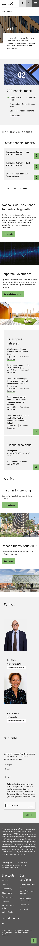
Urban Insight (7, 893)
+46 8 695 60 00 (14, 868)
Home (3, 11)
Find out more (10, 505)
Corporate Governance (12, 294)
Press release (15, 115)
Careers (5, 884)
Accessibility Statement (21, 933)
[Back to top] (34, 940)
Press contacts (7, 897)
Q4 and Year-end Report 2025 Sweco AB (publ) (17, 175)
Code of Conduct (8, 912)
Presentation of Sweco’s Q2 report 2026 (22, 105)
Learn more (8, 561)
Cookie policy (29, 931)
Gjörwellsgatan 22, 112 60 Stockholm (14, 863)
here (33, 797)
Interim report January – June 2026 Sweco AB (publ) (17, 153)
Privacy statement (7, 933)
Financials (9, 234)
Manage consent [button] (6, 935)
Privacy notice (19, 931)
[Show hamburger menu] (35, 3)
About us (5, 880)
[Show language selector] (22, 3)
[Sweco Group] (7, 3)
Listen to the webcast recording (22, 111)
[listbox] (20, 769)
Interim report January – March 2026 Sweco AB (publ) (18, 164)
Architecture (24, 904)
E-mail (8, 777)
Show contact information (16, 667)
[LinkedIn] (3, 923)
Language (8, 765)
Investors (5, 901)
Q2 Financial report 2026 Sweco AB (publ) (23, 98)
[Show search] (29, 3)
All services (24, 909)
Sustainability (7, 889)
